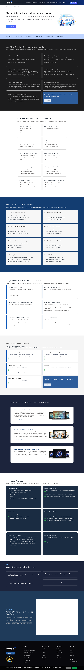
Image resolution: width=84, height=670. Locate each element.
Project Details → (19, 420)
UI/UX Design (27, 659)
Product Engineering (28, 649)
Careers (57, 655)
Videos (43, 659)
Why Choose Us (29, 36)
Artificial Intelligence (28, 661)
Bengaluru (72, 655)
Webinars (44, 657)
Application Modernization (29, 650)
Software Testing (27, 654)
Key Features (9, 36)
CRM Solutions (49, 36)
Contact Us (58, 657)
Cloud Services (27, 657)
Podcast (43, 652)
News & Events (59, 652)
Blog (43, 650)
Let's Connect (60, 36)
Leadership (58, 650)
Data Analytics (27, 655)
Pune (71, 657)
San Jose (71, 649)
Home (7, 6)
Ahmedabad (72, 654)
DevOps (25, 662)
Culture (57, 654)
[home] (10, 2)
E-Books (43, 655)
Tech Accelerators (53, 2)
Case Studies (44, 649)
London (71, 652)
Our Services (19, 36)
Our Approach (39, 36)
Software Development (28, 652)
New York (72, 650)
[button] (28, 3)
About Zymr (58, 649)
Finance (11, 6)
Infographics (44, 661)
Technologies (46, 2)
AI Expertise (27, 2)
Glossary (43, 654)
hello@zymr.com (74, 661)
